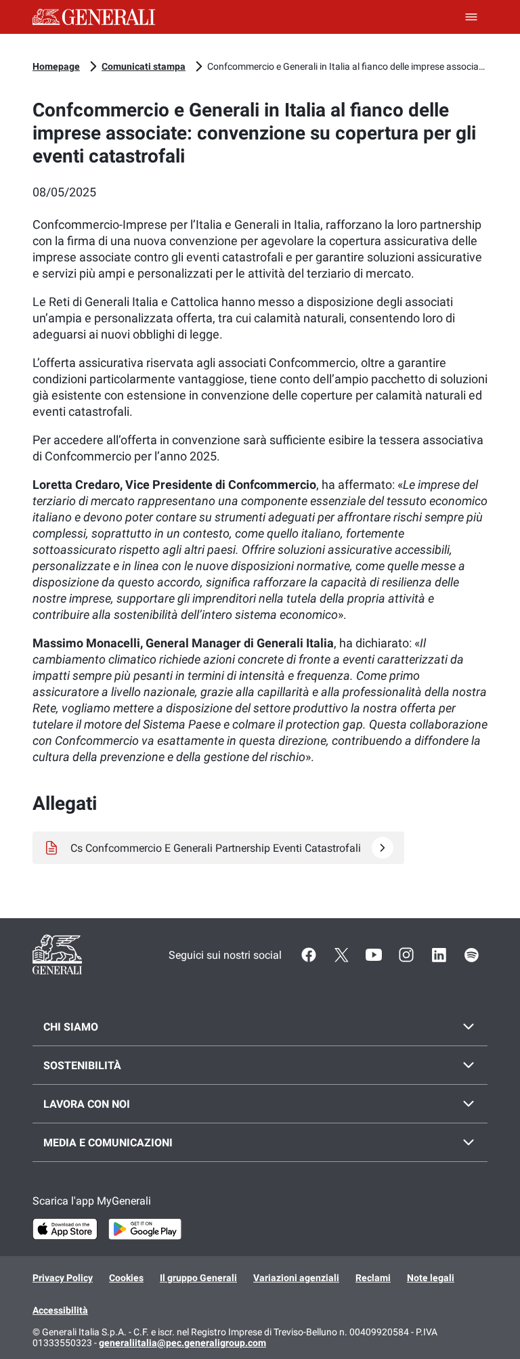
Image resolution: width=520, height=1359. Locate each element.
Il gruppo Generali (198, 1277)
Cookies (126, 1277)
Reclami (373, 1277)
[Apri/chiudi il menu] (471, 17)
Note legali (430, 1277)
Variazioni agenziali (296, 1277)
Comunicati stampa (144, 66)
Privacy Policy (62, 1277)
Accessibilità (60, 1310)
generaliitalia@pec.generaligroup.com (182, 1342)
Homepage (56, 66)
